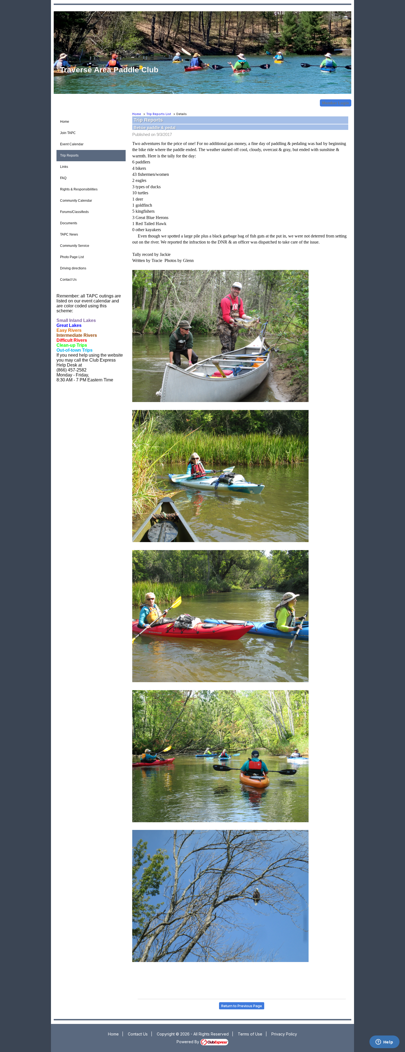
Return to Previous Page (241, 1006)
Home (64, 122)
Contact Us (68, 280)
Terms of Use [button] (250, 1034)
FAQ (63, 178)
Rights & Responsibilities (79, 189)
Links (64, 167)
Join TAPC (68, 133)
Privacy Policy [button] (284, 1034)
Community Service (74, 246)
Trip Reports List (158, 114)
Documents (68, 223)
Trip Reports (69, 155)
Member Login (335, 103)
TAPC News (69, 234)
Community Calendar (76, 201)
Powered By (188, 1041)
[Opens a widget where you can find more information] (384, 1042)
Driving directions (73, 268)
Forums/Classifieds (74, 212)
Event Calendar (71, 144)
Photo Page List (72, 257)
